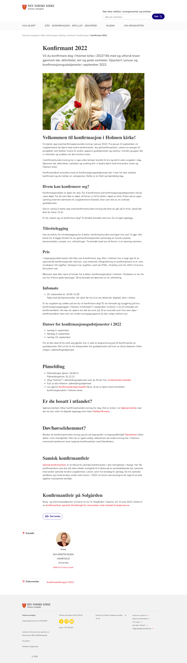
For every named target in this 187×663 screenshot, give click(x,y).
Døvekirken (131, 434)
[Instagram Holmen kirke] (66, 621)
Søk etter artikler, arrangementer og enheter (127, 11)
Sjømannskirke (129, 407)
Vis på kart (26, 641)
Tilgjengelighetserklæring (141, 629)
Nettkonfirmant (101, 411)
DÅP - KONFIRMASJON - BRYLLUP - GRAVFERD (71, 25)
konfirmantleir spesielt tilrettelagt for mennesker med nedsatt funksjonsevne (87, 505)
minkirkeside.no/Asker (119, 380)
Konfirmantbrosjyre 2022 (60, 582)
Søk (156, 16)
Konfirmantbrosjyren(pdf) (72, 386)
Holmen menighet (30, 35)
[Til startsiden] (38, 7)
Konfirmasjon (83, 35)
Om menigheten (134, 25)
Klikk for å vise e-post (63, 567)
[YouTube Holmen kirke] (71, 621)
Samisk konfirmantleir (54, 464)
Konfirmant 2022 (99, 35)
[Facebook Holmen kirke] (61, 621)
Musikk (110, 25)
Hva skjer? (28, 25)
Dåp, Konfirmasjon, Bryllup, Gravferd (58, 35)
